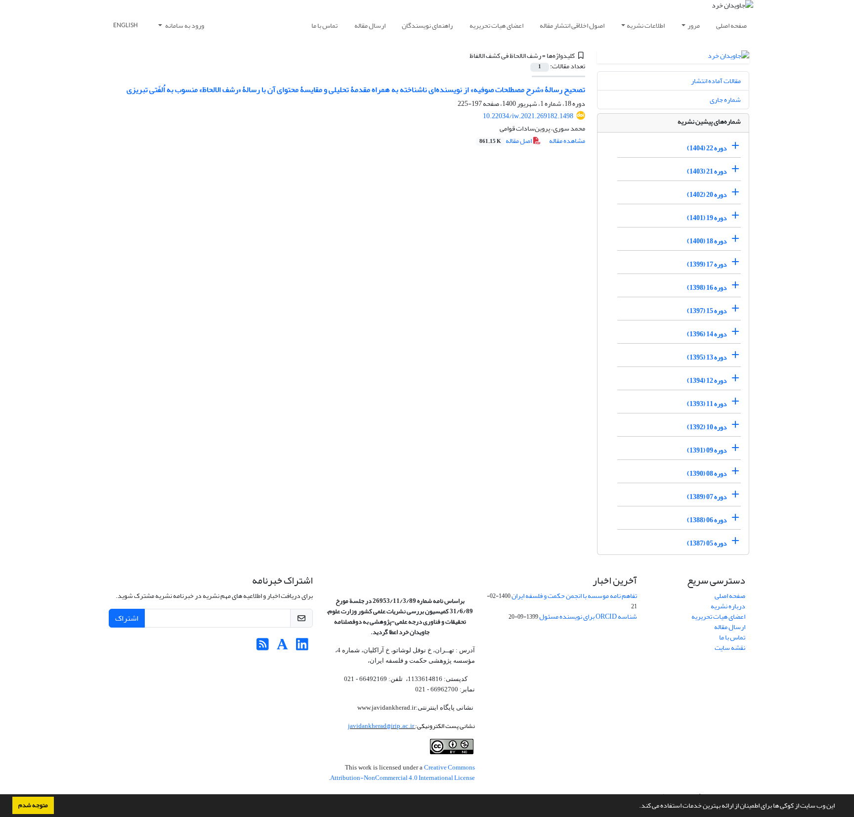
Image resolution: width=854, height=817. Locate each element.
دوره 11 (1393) (707, 403)
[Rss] (262, 647)
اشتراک (126, 618)
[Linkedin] (302, 647)
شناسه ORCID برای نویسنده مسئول (588, 616)
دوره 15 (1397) (707, 311)
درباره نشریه (728, 606)
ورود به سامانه (184, 25)
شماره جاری (725, 99)
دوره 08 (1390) (707, 473)
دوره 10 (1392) (707, 427)
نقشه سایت (730, 647)
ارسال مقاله (369, 25)
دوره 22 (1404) (707, 148)
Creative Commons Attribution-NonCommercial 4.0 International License (402, 772)
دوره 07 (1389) (707, 496)
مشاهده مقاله (567, 140)
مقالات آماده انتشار (716, 81)
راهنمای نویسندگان (427, 25)
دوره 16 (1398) (707, 287)
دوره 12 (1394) (707, 380)
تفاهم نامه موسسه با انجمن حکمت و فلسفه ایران (574, 595)
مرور (693, 25)
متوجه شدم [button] (33, 805)
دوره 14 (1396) (707, 334)
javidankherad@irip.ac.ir (381, 726)
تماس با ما (324, 25)
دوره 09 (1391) (707, 450)
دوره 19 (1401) (707, 218)
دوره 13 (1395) (707, 357)
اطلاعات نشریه (646, 25)
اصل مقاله (506, 140)
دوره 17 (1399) (707, 264)
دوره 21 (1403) (707, 171)
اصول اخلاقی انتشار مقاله (572, 25)
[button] (636, 806)
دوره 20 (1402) (707, 194)
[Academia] (282, 647)
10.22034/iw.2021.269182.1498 (528, 116)
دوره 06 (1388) (707, 520)
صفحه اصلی (731, 25)
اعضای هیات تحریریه (496, 25)
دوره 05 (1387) (707, 543)
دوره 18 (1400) (707, 241)
